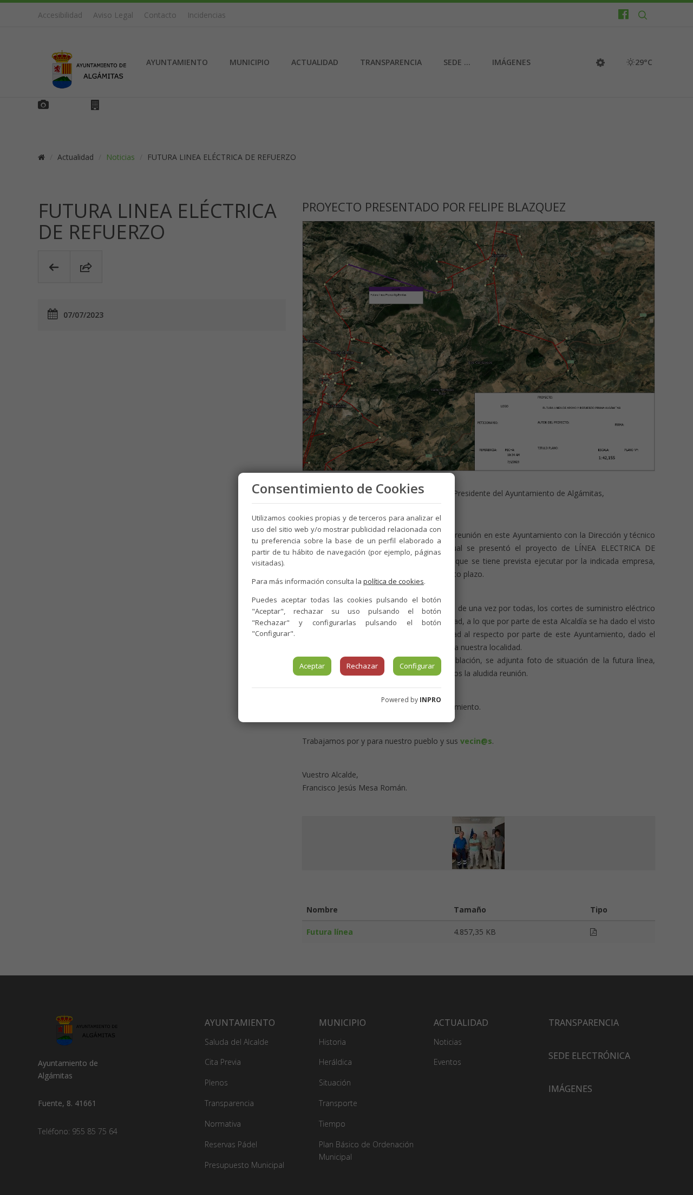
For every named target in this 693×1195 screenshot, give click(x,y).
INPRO (430, 699)
